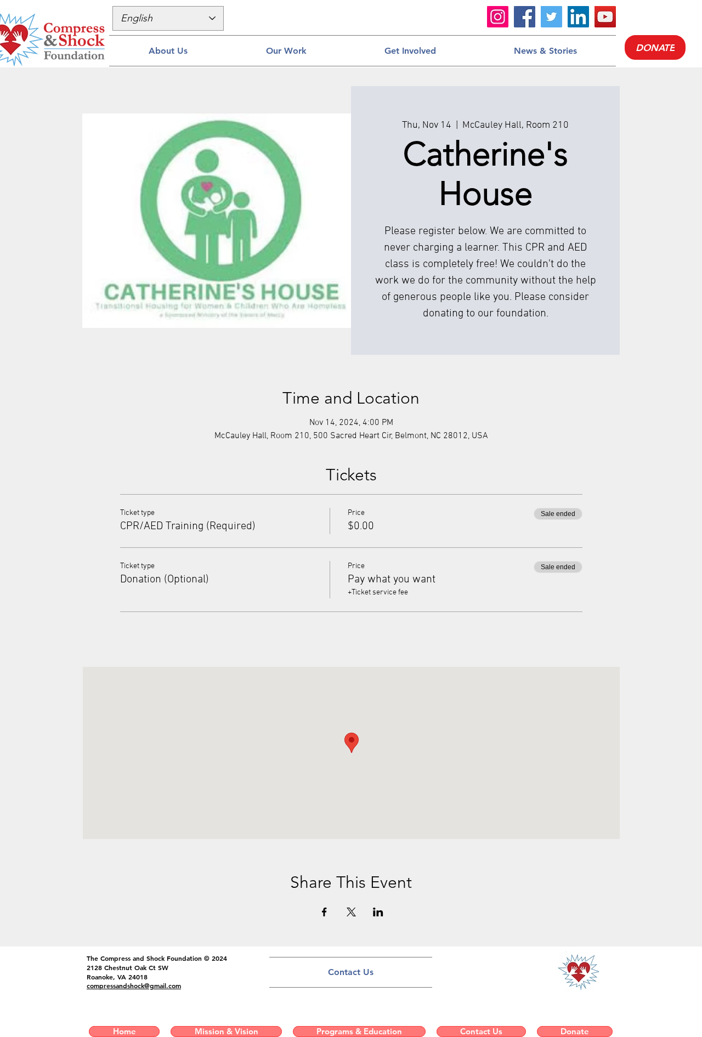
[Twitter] (551, 16)
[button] (168, 51)
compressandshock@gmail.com (134, 985)
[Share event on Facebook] (324, 912)
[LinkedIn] (578, 16)
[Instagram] (497, 16)
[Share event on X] (351, 912)
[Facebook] (524, 16)
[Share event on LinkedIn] (378, 912)
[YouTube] (605, 16)
